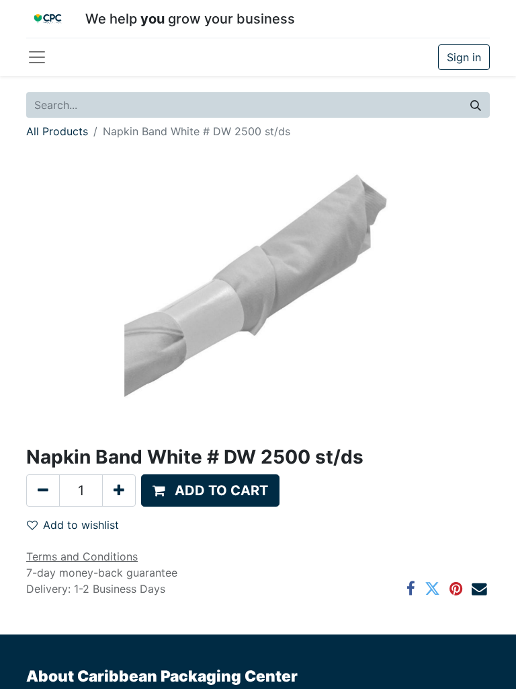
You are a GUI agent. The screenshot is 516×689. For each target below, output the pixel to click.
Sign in (464, 57)
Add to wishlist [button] (81, 525)
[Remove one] (43, 490)
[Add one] (119, 490)
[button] (210, 490)
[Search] (476, 105)
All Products (57, 131)
